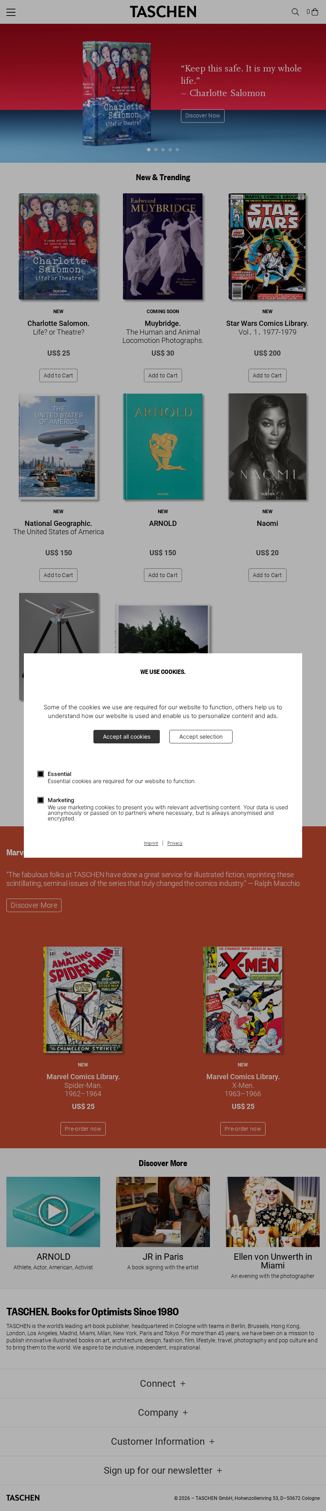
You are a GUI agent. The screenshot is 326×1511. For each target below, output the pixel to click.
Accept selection (201, 736)
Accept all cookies (126, 736)
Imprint (151, 843)
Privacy (174, 843)
